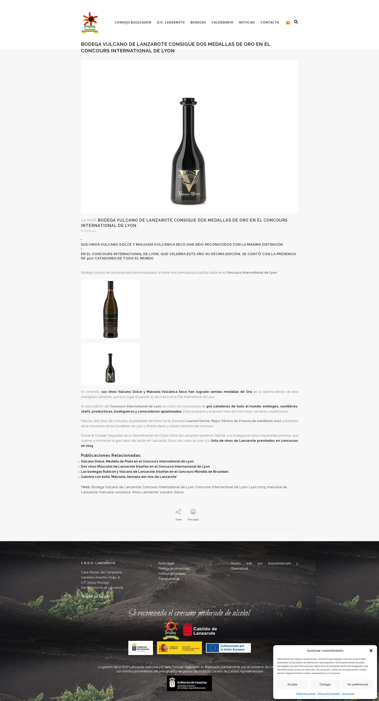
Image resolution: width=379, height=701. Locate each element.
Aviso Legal (348, 693)
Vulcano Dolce (172, 492)
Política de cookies (306, 693)
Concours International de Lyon (168, 487)
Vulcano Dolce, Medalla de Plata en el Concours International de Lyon (137, 461)
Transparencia (168, 579)
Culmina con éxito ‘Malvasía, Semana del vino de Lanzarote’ (129, 477)
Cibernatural (239, 568)
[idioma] (287, 23)
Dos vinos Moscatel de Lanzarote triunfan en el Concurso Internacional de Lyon (145, 466)
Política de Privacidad (329, 693)
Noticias (90, 231)
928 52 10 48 (97, 596)
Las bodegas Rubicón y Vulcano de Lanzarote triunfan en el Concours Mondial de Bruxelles (155, 472)
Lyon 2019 (257, 487)
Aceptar (292, 684)
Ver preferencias (357, 684)
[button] (371, 651)
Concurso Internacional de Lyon (221, 487)
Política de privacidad (174, 568)
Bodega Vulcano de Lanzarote (116, 487)
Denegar (325, 684)
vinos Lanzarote (145, 492)
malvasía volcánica (114, 492)
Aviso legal (166, 563)
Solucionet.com (279, 563)
